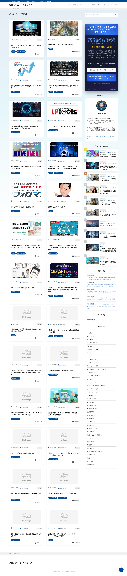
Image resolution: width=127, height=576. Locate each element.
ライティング (91, 399)
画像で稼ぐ (91, 454)
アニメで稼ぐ (91, 359)
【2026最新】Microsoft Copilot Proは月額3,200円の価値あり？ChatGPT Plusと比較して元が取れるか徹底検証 (101, 278)
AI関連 (90, 339)
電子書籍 (90, 464)
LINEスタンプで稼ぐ (93, 349)
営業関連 (90, 425)
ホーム (65, 5)
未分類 (90, 438)
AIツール (90, 336)
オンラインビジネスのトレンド (96, 369)
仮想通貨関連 (91, 412)
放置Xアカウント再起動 (94, 435)
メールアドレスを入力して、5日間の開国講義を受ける (102, 64)
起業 (89, 458)
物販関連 (90, 448)
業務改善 (90, 441)
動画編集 (90, 418)
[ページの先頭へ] (121, 570)
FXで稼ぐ (90, 346)
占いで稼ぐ (91, 422)
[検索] (116, 15)
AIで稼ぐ (90, 333)
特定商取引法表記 (96, 5)
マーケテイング (92, 395)
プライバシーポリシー (84, 5)
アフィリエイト (92, 362)
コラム (89, 379)
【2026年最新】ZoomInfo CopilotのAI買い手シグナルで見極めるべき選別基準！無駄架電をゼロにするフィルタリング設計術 (101, 306)
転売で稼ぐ (91, 461)
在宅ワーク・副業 (93, 428)
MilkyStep (113, 89)
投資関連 (90, 431)
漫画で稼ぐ (91, 445)
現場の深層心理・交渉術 (94, 451)
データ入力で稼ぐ (92, 389)
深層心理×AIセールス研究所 (20, 5)
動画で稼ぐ (91, 415)
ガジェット (91, 372)
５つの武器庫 (73, 5)
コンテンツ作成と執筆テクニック (97, 385)
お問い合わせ (106, 5)
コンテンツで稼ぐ (93, 382)
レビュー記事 (92, 402)
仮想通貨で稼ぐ (92, 408)
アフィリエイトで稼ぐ (94, 366)
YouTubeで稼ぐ (92, 356)
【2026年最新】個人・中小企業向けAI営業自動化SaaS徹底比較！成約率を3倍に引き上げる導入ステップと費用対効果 (101, 285)
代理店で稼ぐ (91, 405)
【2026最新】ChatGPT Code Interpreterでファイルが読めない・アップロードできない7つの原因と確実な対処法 (101, 292)
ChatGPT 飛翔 (92, 343)
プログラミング (92, 392)
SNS (89, 352)
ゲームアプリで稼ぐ (93, 375)
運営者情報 (114, 5)
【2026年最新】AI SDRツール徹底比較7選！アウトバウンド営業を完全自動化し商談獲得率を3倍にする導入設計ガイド (101, 298)
